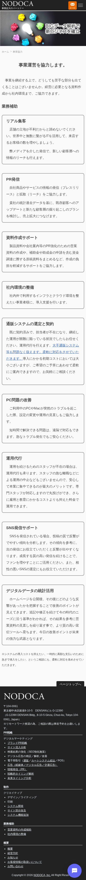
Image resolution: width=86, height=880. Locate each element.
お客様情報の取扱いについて (24, 862)
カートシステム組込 (43, 760)
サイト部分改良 (16, 810)
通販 (26, 760)
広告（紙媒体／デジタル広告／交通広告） (32, 764)
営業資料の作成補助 (19, 829)
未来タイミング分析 (19, 778)
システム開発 (15, 806)
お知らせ (12, 857)
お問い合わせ (15, 866)
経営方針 (12, 853)
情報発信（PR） (17, 769)
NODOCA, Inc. (42, 875)
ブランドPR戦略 (17, 742)
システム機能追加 (18, 814)
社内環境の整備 (16, 834)
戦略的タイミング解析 (20, 773)
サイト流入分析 (16, 747)
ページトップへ (70, 684)
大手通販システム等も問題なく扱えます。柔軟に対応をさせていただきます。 (42, 351)
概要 (10, 848)
